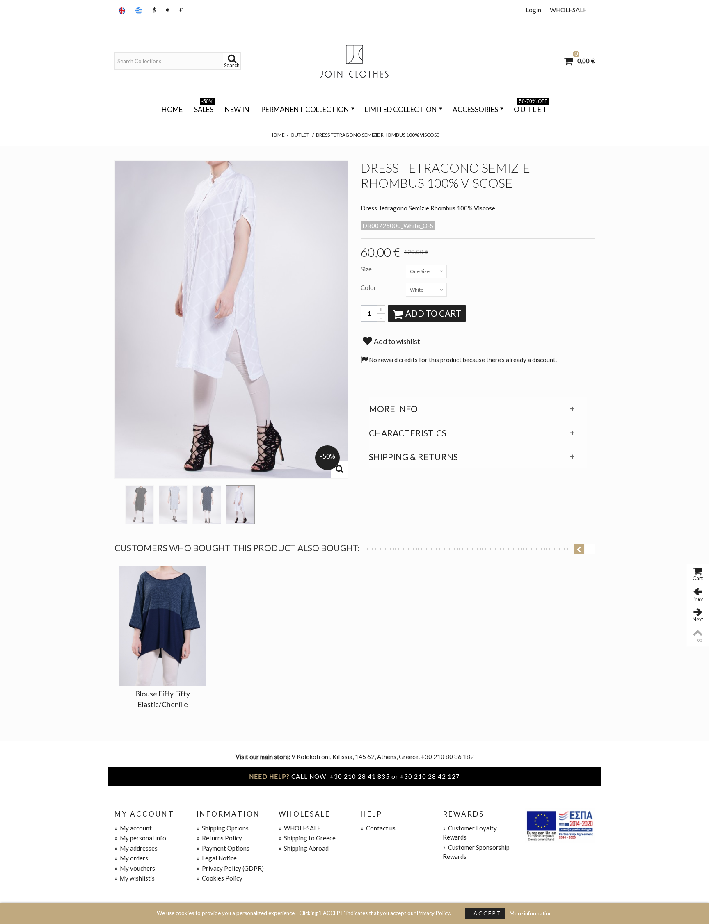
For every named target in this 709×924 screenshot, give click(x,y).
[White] (240, 504)
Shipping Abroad (304, 848)
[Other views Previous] (118, 502)
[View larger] (339, 469)
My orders (131, 858)
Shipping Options (223, 828)
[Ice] (173, 504)
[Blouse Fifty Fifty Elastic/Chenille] (162, 626)
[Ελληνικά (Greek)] (139, 10)
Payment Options (223, 848)
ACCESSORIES (475, 109)
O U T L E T (530, 108)
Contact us (378, 828)
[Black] (139, 504)
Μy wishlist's (134, 878)
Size (367, 269)
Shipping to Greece (307, 838)
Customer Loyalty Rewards (470, 832)
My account (133, 828)
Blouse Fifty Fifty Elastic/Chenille (162, 699)
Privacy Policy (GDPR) (230, 868)
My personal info (140, 838)
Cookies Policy (219, 878)
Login (533, 10)
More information (531, 913)
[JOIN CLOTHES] (354, 61)
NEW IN (237, 109)
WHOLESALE (568, 10)
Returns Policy (219, 838)
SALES (203, 108)
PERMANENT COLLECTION (305, 109)
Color (369, 287)
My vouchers (134, 868)
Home (172, 109)
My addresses (136, 848)
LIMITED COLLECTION (401, 109)
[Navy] (206, 504)
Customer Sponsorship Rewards (476, 852)
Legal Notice (217, 858)
